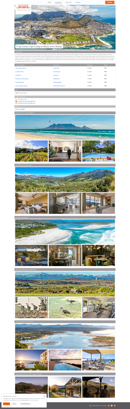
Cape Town (56, 68)
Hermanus (56, 75)
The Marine (18, 75)
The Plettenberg (19, 82)
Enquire (109, 2)
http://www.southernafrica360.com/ (26, 103)
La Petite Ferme (19, 71)
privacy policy (25, 400)
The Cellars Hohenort (20, 68)
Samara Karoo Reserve (59, 85)
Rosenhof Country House (22, 78)
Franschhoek (56, 71)
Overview (58, 2)
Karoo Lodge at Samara (21, 85)
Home (49, 2)
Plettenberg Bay (57, 82)
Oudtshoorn (56, 78)
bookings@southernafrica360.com (26, 101)
